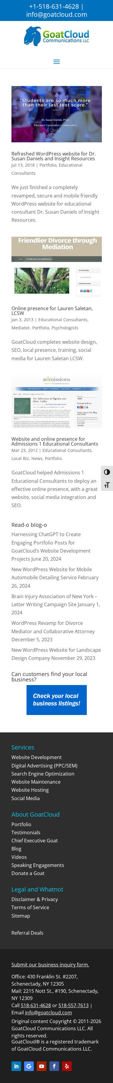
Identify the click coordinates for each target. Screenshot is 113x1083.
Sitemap (20, 915)
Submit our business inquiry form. (50, 964)
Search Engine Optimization (42, 773)
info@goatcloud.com (56, 14)
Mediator (20, 328)
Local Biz (20, 458)
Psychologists (65, 328)
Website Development (36, 757)
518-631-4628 (36, 1005)
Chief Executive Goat (34, 840)
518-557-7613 (73, 1005)
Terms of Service (30, 907)
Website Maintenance (36, 782)
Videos (19, 857)
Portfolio (47, 165)
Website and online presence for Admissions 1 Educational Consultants (54, 441)
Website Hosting (30, 790)
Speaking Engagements (37, 865)
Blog (16, 848)
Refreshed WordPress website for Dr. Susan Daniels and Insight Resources (53, 156)
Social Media (25, 798)
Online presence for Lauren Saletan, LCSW (52, 310)
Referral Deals (27, 933)
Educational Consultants (62, 319)
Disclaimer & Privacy (34, 899)
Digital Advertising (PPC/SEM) (44, 765)
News (36, 458)
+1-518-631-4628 (54, 6)
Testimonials (25, 832)
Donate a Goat (28, 873)
